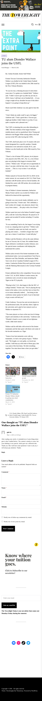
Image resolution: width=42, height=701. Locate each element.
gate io (9, 432)
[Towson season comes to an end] (29, 371)
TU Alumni (22, 417)
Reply (3, 452)
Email (4, 497)
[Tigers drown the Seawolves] (13, 371)
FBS (22, 413)
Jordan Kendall (25, 415)
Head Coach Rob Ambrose (30, 413)
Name (4, 488)
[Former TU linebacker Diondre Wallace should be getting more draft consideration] (13, 389)
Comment (5, 472)
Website (4, 507)
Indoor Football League (15, 415)
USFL (27, 417)
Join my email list (9, 605)
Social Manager (5, 67)
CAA (10, 413)
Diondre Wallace (17, 413)
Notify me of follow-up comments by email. (18, 517)
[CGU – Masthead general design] (21, 1)
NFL (30, 415)
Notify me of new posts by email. (14, 521)
